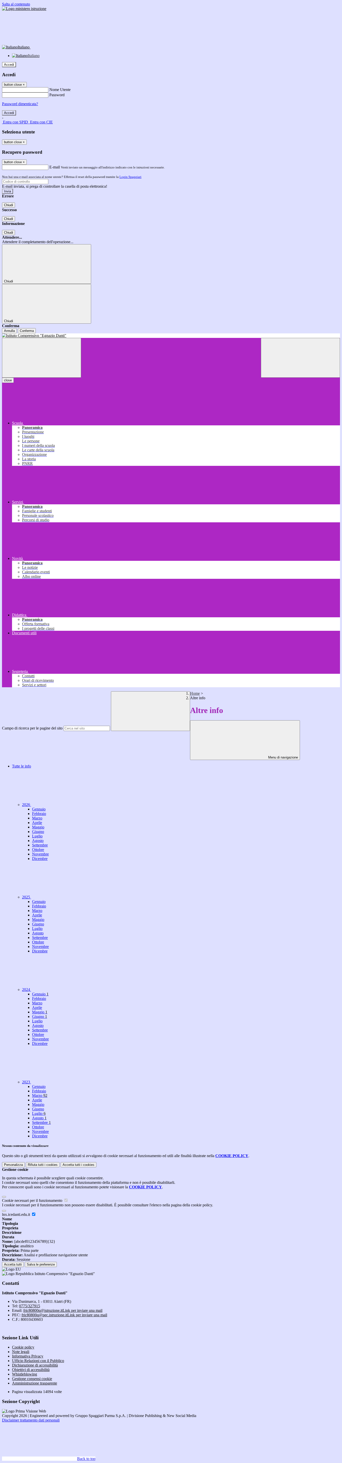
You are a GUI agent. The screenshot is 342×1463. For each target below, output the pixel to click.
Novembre (40, 854)
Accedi (9, 64)
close (8, 380)
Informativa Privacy (27, 1356)
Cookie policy (23, 1347)
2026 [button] (26, 804)
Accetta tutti (78, 1165)
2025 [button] (26, 897)
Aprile (37, 822)
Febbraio (39, 813)
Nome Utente (60, 89)
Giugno (38, 831)
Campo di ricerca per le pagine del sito (32, 728)
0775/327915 (29, 1306)
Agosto (38, 840)
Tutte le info (21, 766)
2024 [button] (26, 989)
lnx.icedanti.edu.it (16, 1214)
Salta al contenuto (16, 4)
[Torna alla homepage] (171, 335)
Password (57, 95)
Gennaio (39, 809)
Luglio (37, 836)
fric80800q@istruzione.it (62, 1310)
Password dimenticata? (20, 104)
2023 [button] (26, 1082)
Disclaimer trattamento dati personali (31, 1420)
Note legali (20, 1352)
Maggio (38, 827)
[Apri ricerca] (300, 358)
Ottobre (38, 849)
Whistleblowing (24, 1374)
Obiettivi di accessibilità (31, 1370)
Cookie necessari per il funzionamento (32, 1200)
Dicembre (40, 858)
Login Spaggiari (130, 177)
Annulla (9, 331)
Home (195, 693)
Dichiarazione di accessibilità (35, 1365)
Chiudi (8, 205)
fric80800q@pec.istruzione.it (64, 1315)
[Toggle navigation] (41, 358)
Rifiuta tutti (43, 1165)
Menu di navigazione (282, 757)
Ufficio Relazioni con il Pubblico (38, 1361)
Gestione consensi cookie (32, 1379)
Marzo (37, 818)
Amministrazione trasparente (34, 1383)
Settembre (40, 845)
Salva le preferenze (41, 1264)
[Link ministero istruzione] (24, 8)
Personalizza (13, 1165)
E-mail (54, 167)
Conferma (27, 331)
